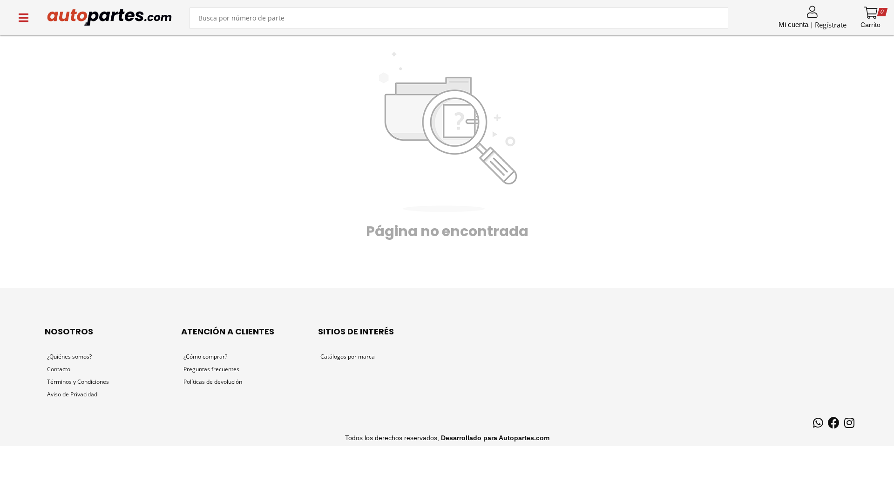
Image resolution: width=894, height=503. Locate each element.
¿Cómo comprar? (205, 356)
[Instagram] (849, 424)
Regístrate (831, 24)
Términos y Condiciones (78, 382)
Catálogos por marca (347, 356)
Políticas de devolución (212, 382)
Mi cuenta (793, 24)
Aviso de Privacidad (72, 394)
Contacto (58, 369)
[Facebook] (834, 424)
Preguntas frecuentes (211, 369)
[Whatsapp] (818, 424)
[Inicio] (109, 17)
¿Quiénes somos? (69, 356)
